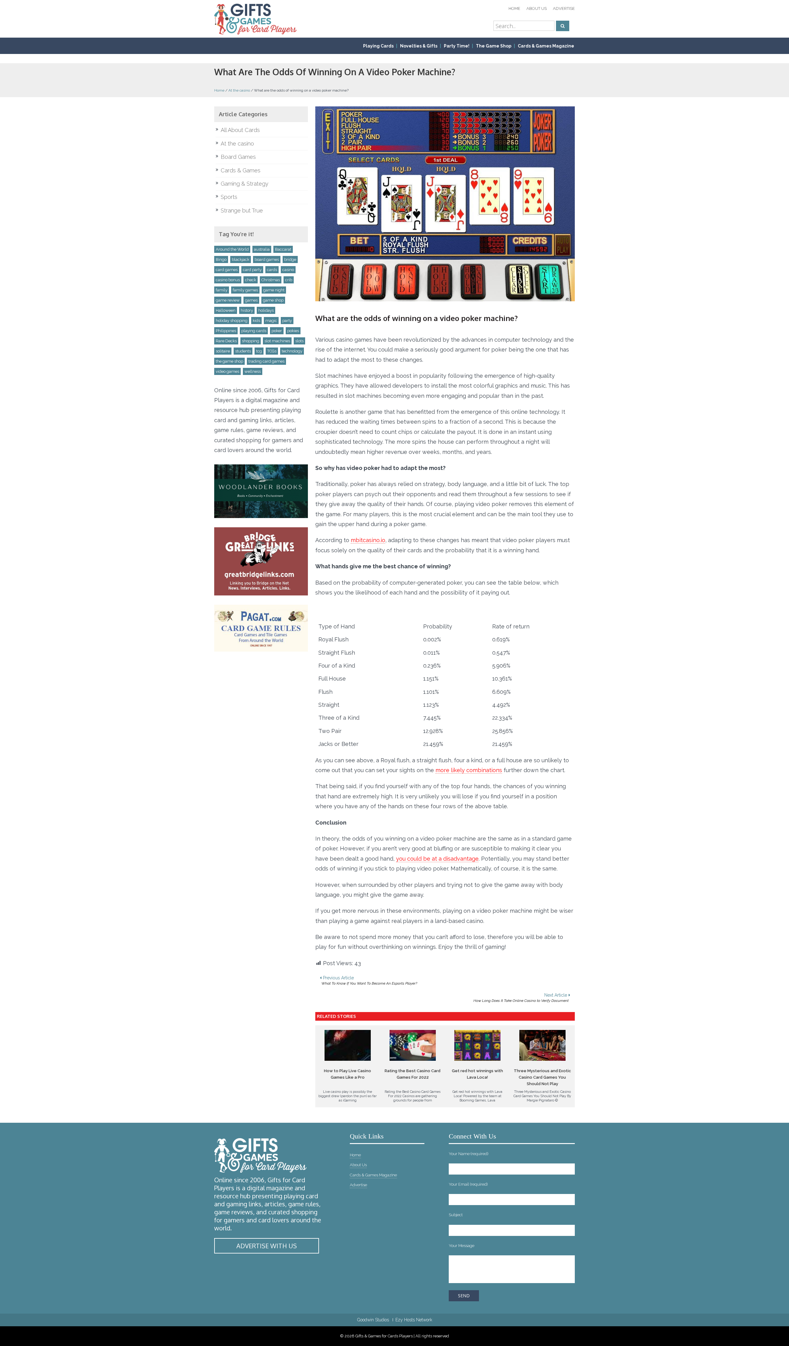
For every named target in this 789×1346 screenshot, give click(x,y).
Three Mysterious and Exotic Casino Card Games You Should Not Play (542, 1077)
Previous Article (369, 980)
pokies (293, 330)
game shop (273, 300)
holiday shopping (231, 320)
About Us (536, 8)
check (250, 280)
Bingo (221, 259)
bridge (290, 259)
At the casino (239, 90)
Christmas (270, 280)
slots (299, 341)
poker (277, 330)
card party (252, 269)
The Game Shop (493, 45)
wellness (252, 371)
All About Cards (240, 130)
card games (227, 269)
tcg (259, 351)
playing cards (253, 330)
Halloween (225, 310)
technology (292, 351)
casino (288, 269)
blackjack (240, 259)
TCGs (271, 351)
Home (514, 8)
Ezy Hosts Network (413, 1319)
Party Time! (456, 45)
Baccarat (283, 249)
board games (267, 259)
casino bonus (228, 280)
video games (227, 371)
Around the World (232, 249)
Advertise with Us (266, 1246)
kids (256, 320)
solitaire (223, 351)
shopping (250, 341)
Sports (229, 197)
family (221, 290)
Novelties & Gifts (418, 45)
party (287, 320)
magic (271, 320)
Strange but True (242, 210)
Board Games (238, 157)
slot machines (277, 341)
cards (272, 269)
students (243, 351)
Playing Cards (378, 45)
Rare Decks (226, 341)
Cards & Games (240, 170)
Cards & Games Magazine (546, 45)
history (247, 310)
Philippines (226, 330)
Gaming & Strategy (244, 183)
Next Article (521, 998)
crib (288, 280)
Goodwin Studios (373, 1319)
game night (273, 290)
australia (262, 249)
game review (228, 300)
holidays (266, 310)
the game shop (229, 361)
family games (245, 290)
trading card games (266, 361)
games (251, 300)
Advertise (564, 8)
